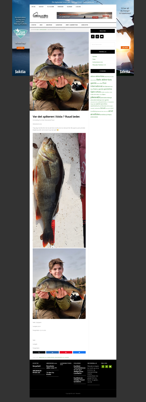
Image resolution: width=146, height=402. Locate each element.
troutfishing (94, 111)
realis (94, 104)
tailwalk (103, 108)
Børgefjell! (37, 366)
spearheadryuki (95, 106)
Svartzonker (97, 108)
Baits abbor (102, 79)
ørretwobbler (94, 117)
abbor (93, 76)
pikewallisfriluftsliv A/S (103, 102)
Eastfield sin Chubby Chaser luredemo (79, 380)
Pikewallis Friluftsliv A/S (99, 65)
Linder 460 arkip (95, 94)
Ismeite (102, 92)
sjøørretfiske (104, 104)
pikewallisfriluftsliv (94, 102)
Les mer (89, 382)
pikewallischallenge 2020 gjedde (100, 100)
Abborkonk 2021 (43, 357)
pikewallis (96, 97)
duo (101, 83)
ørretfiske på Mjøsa (105, 114)
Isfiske (98, 92)
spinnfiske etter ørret (104, 106)
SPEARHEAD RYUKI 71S (37, 371)
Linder (110, 92)
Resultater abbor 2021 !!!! (51, 367)
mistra (100, 94)
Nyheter (67, 357)
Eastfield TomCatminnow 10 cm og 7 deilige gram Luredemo (79, 369)
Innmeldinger (50, 357)
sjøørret (98, 104)
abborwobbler (93, 80)
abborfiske (100, 76)
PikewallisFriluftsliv (42, 15)
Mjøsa (103, 94)
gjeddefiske (108, 89)
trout (112, 108)
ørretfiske (95, 114)
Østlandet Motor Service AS (102, 111)
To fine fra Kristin (50, 373)
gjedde (100, 89)
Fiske (93, 59)
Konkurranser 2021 (59, 357)
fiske (92, 89)
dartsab (98, 83)
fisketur (95, 89)
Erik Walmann (106, 86)
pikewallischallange (106, 97)
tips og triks (108, 108)
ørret (111, 111)
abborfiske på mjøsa (109, 76)
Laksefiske (107, 92)
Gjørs (93, 92)
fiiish (111, 86)
